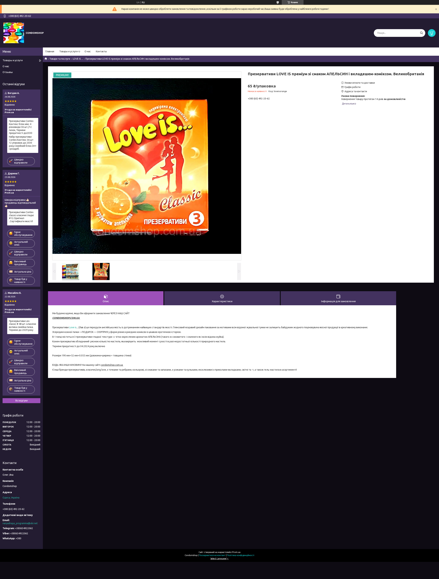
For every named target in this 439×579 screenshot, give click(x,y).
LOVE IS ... (78, 58)
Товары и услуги (68, 51)
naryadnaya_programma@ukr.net (20, 523)
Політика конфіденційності (240, 555)
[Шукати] (421, 33)
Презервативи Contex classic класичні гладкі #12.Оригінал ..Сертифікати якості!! (21, 217)
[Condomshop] (13, 32)
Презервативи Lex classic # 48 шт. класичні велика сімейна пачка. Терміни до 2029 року (22, 325)
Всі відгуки (21, 400)
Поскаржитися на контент (212, 555)
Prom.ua (236, 552)
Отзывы (8, 72)
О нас (88, 51)
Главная (49, 51)
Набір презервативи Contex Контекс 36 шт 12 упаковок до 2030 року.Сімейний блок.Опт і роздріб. (22, 142)
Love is (72, 327)
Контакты (101, 51)
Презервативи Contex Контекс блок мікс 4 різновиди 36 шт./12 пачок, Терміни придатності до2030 (21, 127)
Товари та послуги (59, 58)
